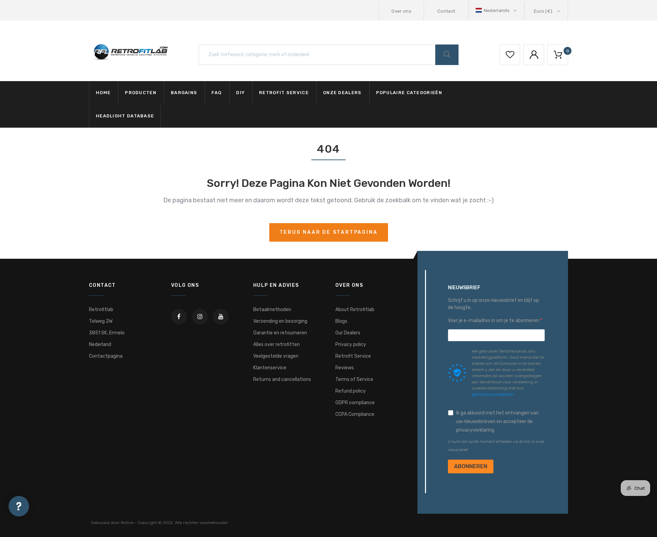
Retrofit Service (353, 356)
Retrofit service (284, 92)
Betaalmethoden (272, 309)
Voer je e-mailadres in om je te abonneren (494, 320)
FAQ (216, 92)
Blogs (341, 321)
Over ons (401, 11)
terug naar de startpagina (329, 232)
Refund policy (350, 391)
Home (103, 92)
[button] (497, 10)
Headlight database (125, 115)
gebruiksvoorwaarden (493, 394)
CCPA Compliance (354, 414)
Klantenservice (269, 368)
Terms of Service (354, 379)
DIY (240, 92)
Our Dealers (347, 333)
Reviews (344, 368)
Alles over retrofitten (276, 344)
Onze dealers (342, 92)
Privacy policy (350, 344)
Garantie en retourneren (280, 333)
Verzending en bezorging (280, 321)
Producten (140, 92)
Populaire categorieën (409, 92)
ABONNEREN (470, 466)
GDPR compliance (355, 403)
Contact (446, 11)
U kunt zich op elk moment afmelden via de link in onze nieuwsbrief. (496, 445)
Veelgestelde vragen (275, 356)
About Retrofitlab (354, 309)
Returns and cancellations (282, 379)
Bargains (184, 92)
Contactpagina (106, 356)
